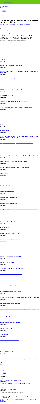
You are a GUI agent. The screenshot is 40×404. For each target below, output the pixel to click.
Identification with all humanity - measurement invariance (10, 215)
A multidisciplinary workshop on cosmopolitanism (9, 59)
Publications (4, 13)
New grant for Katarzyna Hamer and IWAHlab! (8, 197)
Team (3, 369)
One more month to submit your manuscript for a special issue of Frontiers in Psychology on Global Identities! (19, 155)
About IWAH (4, 368)
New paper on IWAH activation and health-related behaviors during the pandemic (14, 167)
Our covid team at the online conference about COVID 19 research (12, 268)
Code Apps (10, 402)
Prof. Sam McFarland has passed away (7, 191)
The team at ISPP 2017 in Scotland (6, 351)
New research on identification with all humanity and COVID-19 (11, 256)
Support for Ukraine (4, 173)
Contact (3, 17)
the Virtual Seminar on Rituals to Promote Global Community (11, 65)
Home (3, 10)
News (3, 14)
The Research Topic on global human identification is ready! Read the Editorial (14, 101)
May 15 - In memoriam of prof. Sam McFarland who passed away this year (18, 24)
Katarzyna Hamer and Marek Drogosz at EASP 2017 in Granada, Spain (13, 345)
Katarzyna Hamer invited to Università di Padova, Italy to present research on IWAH (15, 53)
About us (4, 11)
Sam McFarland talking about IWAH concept (8, 203)
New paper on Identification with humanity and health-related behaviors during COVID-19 (16, 143)
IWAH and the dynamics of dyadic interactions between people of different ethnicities (15, 118)
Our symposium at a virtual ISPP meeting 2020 (8, 285)
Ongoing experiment (4, 334)
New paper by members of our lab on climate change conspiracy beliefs (12, 221)
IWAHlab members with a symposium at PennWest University (11, 89)
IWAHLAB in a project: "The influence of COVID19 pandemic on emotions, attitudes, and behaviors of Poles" (19, 297)
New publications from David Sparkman (7, 262)
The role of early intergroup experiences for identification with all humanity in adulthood (16, 107)
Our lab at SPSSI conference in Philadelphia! (8, 78)
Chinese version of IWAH (4, 130)
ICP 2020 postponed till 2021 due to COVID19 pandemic (10, 303)
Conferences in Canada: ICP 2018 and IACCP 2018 (9, 340)
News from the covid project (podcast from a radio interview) (11, 274)
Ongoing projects (3, 124)
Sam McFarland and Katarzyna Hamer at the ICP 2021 (10, 233)
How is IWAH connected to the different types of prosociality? (10, 380)
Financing (4, 15)
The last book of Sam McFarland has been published (9, 185)
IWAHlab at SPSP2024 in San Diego (6, 95)
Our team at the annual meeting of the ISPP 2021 (9, 239)
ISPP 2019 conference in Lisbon (6, 328)
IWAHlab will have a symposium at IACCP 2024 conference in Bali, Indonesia (14, 83)
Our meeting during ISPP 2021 (5, 227)
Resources (4, 16)
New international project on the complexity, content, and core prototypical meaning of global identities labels (19, 250)
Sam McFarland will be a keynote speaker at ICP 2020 (10, 322)
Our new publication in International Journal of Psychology (10, 291)
